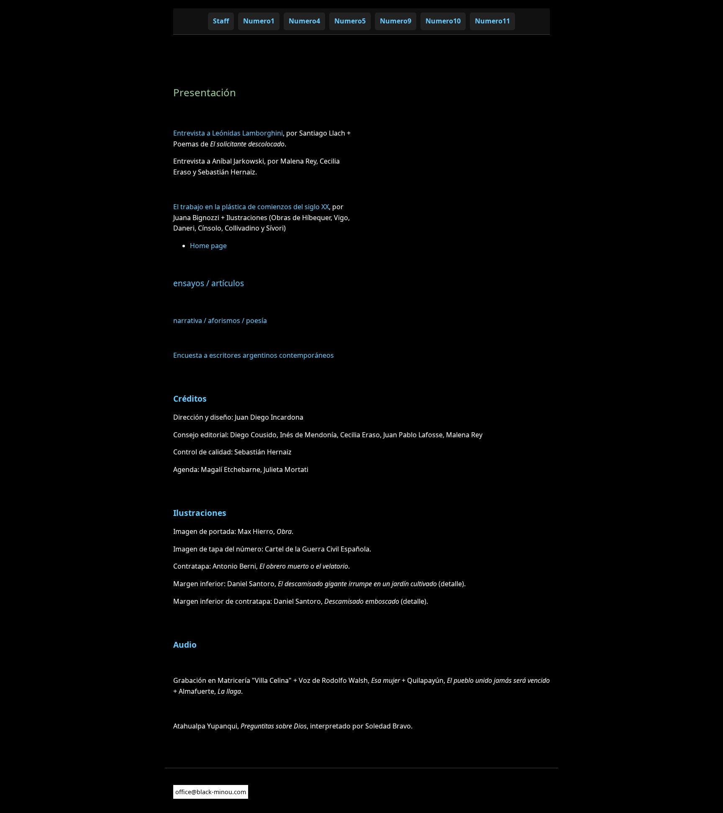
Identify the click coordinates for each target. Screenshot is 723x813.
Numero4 (304, 21)
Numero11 (492, 21)
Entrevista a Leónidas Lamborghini (228, 133)
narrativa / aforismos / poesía (220, 320)
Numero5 (350, 21)
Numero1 (258, 21)
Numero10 (443, 21)
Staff (221, 21)
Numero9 (395, 21)
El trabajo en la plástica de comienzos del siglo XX (251, 206)
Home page (208, 245)
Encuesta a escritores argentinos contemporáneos (253, 355)
